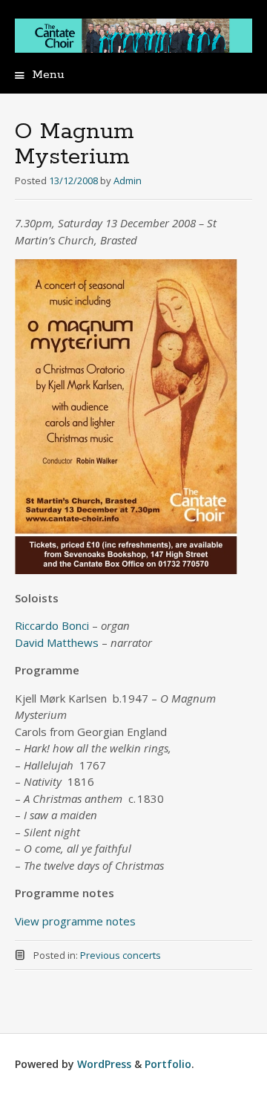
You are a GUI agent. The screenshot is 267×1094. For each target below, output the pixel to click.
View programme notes (75, 921)
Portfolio (168, 1064)
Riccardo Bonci (52, 625)
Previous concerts (120, 955)
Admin (127, 180)
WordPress (104, 1064)
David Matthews (57, 642)
